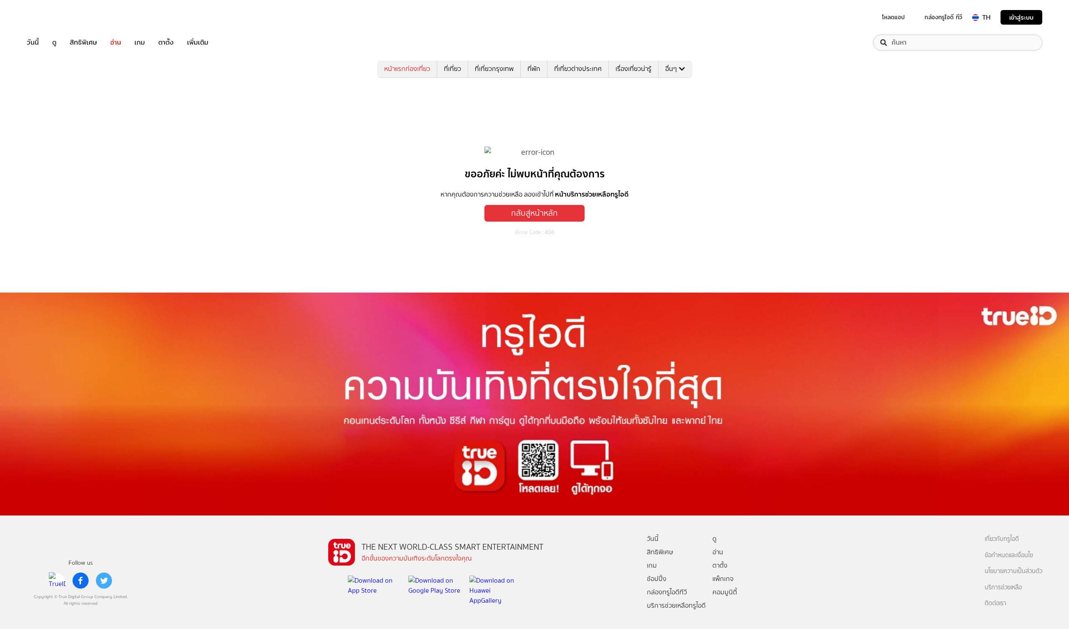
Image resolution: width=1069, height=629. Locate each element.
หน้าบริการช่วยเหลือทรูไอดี (591, 194)
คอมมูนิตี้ (724, 592)
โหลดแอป (893, 17)
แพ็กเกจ (723, 579)
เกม (139, 43)
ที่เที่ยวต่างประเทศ (578, 68)
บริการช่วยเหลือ (1003, 587)
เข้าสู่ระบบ (1021, 17)
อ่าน (115, 43)
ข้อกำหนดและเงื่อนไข (1009, 555)
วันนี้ (33, 43)
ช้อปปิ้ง (656, 579)
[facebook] (80, 580)
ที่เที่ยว (452, 68)
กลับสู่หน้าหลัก (534, 213)
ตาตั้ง (166, 43)
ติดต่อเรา (995, 603)
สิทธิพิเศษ (83, 43)
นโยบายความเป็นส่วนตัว (1013, 571)
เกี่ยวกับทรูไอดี (1002, 539)
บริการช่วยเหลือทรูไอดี (676, 605)
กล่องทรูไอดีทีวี (667, 592)
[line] (57, 580)
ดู (54, 43)
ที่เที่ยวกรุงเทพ (494, 68)
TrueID (52, 17)
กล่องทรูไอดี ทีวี (943, 17)
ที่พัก (533, 68)
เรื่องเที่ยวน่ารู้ (633, 68)
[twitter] (104, 580)
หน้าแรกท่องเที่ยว (407, 68)
